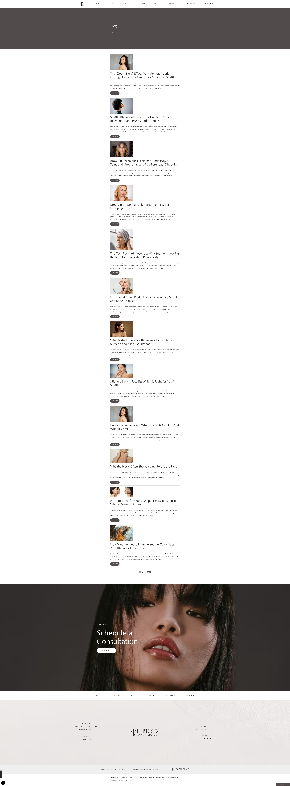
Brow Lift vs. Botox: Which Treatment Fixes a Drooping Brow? (139, 206)
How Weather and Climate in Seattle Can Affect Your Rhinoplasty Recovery (142, 546)
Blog (116, 32)
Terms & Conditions (137, 769)
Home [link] (96, 4)
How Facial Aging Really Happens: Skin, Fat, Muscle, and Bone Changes (144, 299)
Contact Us (106, 650)
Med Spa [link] (141, 4)
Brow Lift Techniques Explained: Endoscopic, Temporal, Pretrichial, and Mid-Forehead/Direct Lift (144, 162)
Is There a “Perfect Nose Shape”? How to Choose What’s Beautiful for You (143, 502)
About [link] (110, 4)
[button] (3, 783)
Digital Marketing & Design (182, 769)
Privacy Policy (148, 769)
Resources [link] (173, 4)
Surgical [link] (126, 4)
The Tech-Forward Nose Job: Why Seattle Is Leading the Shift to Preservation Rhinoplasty (144, 255)
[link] (208, 4)
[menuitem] (97, 4)
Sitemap (155, 769)
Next (148, 572)
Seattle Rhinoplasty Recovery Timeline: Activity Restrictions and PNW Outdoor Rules (141, 119)
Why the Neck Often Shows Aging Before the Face (143, 466)
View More (115, 93)
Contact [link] (191, 4)
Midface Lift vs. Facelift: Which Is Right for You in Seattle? (142, 383)
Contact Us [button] (283, 784)
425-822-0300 (129, 780)
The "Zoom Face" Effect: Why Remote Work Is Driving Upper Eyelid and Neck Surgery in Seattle (142, 75)
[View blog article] (121, 62)
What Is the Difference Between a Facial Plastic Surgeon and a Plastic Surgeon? (141, 342)
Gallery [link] (157, 4)
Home (112, 32)
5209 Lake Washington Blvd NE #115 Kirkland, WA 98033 (86, 728)
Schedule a (117, 636)
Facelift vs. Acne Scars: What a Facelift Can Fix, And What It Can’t (144, 427)
